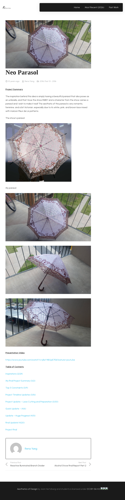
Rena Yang (29, 81)
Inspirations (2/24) (14, 373)
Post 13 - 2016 (50, 81)
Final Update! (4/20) (15, 422)
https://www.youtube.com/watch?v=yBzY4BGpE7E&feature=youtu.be (40, 359)
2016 (42, 81)
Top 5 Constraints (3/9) (16, 387)
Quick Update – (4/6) (15, 408)
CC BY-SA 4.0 (94, 489)
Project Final (11, 429)
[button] (120, 7)
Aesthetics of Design (27, 489)
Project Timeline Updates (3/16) (20, 394)
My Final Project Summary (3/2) (20, 380)
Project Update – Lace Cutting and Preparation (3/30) (31, 401)
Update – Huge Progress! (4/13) (20, 415)
